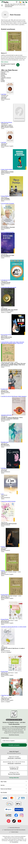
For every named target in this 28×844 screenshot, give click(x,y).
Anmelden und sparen (14, 745)
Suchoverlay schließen (9, 5)
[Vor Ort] (16, 2)
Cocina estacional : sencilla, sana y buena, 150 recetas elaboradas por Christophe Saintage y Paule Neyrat (12, 342)
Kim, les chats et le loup (6, 334)
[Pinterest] (8, 821)
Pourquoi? (3, 546)
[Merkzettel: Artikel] (22, 2)
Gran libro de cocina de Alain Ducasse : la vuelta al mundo (13, 626)
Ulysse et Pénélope (5, 196)
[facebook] (16, 815)
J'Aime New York (5, 695)
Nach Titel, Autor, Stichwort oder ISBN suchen (15, 4)
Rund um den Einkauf (6, 789)
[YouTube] (19, 821)
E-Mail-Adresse (5, 738)
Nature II (14, 41)
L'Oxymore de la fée (5, 280)
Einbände (3, 80)
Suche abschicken (8, 6)
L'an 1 (2, 493)
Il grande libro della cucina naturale (8, 287)
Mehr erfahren (4, 62)
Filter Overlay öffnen (5, 71)
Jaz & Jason (3, 468)
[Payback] (18, 810)
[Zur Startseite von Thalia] (8, 2)
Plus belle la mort (5, 442)
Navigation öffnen (2, 5)
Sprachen (3, 75)
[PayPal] (8, 810)
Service (2, 785)
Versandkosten (15, 842)
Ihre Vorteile (4, 792)
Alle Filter (3, 81)
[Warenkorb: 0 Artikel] (25, 2)
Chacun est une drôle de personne (8, 501)
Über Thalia (3, 781)
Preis (2, 76)
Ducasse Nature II (5, 594)
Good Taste (3, 94)
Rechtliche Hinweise (14, 734)
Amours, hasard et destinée (7, 169)
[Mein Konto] (19, 2)
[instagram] (21, 815)
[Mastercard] (11, 798)
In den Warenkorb (18, 64)
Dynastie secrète (4, 388)
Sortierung (3, 72)
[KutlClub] (8, 815)
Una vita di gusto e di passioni (7, 203)
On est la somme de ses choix (7, 232)
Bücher (2, 74)
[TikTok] (14, 821)
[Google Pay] (9, 804)
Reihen (2, 79)
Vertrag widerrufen (14, 777)
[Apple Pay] (18, 804)
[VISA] (4, 798)
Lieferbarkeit (3, 77)
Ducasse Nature (4, 671)
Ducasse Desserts (5, 619)
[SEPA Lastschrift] (21, 798)
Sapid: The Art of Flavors (6, 122)
